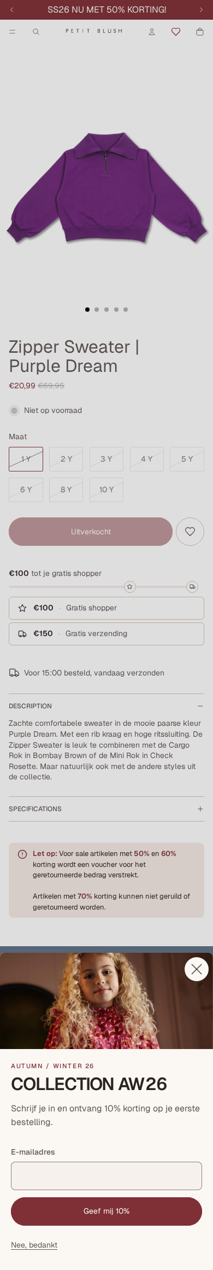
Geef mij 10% (106, 1211)
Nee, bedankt (34, 1245)
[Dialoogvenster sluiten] (197, 969)
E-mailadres (33, 1152)
